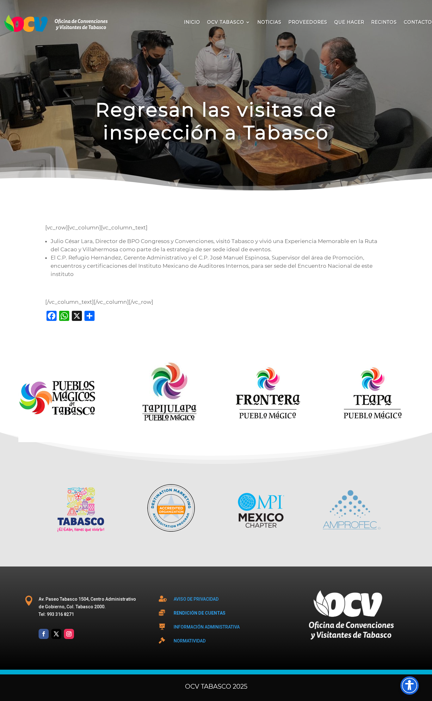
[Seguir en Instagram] (69, 634)
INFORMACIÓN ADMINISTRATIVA (207, 626)
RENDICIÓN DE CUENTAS (199, 613)
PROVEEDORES (307, 22)
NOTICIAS (269, 22)
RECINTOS (384, 22)
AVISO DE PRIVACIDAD (196, 599)
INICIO (192, 22)
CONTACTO (418, 22)
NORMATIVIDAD (190, 640)
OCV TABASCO (225, 22)
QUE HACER (349, 22)
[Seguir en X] (56, 634)
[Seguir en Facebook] (44, 634)
